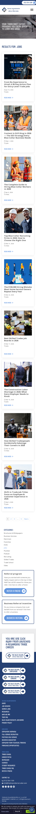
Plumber (7, 551)
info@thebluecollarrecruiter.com (15, 783)
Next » (26, 519)
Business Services (10, 536)
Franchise (7, 542)
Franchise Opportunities (10, 745)
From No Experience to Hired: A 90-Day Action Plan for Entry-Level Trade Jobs (17, 84)
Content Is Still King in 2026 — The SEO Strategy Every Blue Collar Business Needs (17, 135)
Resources (5, 712)
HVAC (7, 194)
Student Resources (8, 765)
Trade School (8, 562)
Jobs (7, 92)
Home (4, 703)
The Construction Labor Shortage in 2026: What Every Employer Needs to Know (16, 393)
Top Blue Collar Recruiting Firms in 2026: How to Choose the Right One (17, 238)
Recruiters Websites (22, 804)
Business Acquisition (9, 740)
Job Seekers (6, 706)
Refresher (5, 760)
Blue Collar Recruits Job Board (13, 720)
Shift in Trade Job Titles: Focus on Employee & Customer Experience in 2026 (16, 495)
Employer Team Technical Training (14, 743)
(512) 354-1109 (8, 781)
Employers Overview (9, 731)
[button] (15, 591)
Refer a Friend (7, 771)
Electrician (7, 539)
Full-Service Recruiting (10, 734)
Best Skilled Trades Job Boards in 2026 (15, 339)
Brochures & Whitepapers (13, 533)
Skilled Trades (9, 559)
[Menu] (32, 9)
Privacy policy (5, 811)
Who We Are (6, 714)
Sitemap (4, 801)
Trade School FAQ (8, 768)
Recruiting (7, 557)
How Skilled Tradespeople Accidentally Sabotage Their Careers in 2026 (17, 443)
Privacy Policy (7, 723)
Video (6, 565)
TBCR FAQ (5, 717)
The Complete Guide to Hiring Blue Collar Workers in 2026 (17, 186)
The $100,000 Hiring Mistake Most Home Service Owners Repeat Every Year (18, 289)
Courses (5, 763)
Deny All (17, 811)
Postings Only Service (9, 737)
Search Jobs (6, 709)
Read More (8, 98)
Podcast (7, 554)
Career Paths (6, 757)
